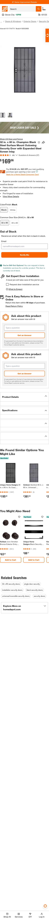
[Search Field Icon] (38, 9)
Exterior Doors (30, 21)
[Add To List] (39, 142)
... (1, 22)
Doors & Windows (13, 21)
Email (3, 241)
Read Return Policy (14, 306)
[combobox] (22, 8)
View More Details (11, 196)
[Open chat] (47, 35)
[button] (24, 397)
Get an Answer (24, 335)
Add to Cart (10, 560)
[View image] (2, 115)
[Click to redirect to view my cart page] (43, 8)
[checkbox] (7, 284)
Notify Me (24, 255)
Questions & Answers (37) (29, 155)
